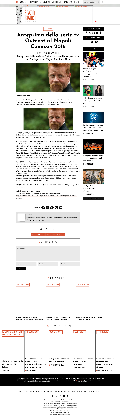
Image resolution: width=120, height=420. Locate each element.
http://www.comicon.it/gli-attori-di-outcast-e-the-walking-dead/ (38, 193)
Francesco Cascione (105, 370)
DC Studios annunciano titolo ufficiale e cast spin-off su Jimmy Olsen (93, 127)
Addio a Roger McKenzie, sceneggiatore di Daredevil (90, 72)
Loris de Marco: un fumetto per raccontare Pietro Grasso (105, 363)
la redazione (54, 53)
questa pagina (80, 380)
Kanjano (6, 370)
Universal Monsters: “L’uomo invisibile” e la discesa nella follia (89, 318)
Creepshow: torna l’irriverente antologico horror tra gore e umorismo (29, 318)
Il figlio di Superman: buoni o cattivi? (59, 360)
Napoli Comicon (55, 235)
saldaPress (38, 235)
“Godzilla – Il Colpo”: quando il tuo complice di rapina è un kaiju (58, 318)
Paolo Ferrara (32, 370)
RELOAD (96, 21)
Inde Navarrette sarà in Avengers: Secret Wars (92, 100)
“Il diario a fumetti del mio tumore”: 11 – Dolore (13, 364)
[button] (98, 2)
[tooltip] (43, 207)
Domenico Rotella (57, 365)
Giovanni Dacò (79, 368)
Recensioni (23, 285)
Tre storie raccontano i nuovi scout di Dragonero (84, 361)
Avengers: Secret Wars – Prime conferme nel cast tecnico (93, 158)
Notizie (48, 29)
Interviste (102, 332)
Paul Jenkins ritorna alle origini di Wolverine (92, 188)
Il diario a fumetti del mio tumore (12, 333)
